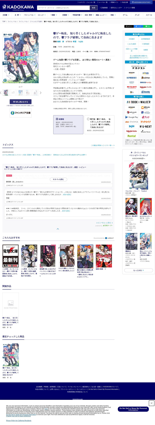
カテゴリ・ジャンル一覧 (87, 2)
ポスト (130, 26)
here (46, 409)
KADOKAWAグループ (110, 387)
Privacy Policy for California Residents (18, 420)
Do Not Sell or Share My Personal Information (103, 389)
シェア (139, 26)
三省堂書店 (145, 44)
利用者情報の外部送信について (77, 392)
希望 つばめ (78, 41)
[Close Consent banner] (151, 403)
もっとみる (137, 270)
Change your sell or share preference (18, 416)
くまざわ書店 (131, 44)
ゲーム (125, 15)
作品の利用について (41, 389)
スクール (149, 15)
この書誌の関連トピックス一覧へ (102, 145)
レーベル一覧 (103, 2)
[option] (12, 311)
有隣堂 (145, 50)
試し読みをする (22, 102)
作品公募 (125, 2)
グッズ (137, 15)
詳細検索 (104, 8)
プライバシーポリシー (67, 389)
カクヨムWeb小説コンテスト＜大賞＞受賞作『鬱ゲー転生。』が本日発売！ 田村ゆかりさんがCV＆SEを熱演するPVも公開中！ (44, 155)
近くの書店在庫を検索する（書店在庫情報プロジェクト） (138, 57)
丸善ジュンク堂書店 (131, 50)
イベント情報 (130, 8)
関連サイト (114, 2)
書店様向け (86, 387)
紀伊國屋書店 (145, 39)
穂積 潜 (60, 41)
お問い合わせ (54, 389)
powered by (98, 225)
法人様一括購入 (96, 387)
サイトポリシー (82, 389)
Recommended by (99, 238)
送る (148, 26)
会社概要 (39, 387)
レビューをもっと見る (103, 223)
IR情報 (46, 387)
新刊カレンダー (116, 8)
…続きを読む (71, 178)
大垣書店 (132, 39)
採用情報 (53, 387)
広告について (61, 387)
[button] (40, 93)
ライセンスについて (74, 387)
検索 (93, 8)
